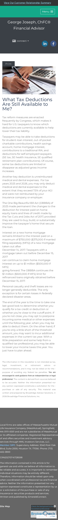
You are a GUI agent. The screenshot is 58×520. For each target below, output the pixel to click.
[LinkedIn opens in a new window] (45, 45)
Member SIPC (7, 445)
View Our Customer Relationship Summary (27, 2)
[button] (47, 11)
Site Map (5, 506)
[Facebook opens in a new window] (53, 45)
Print (8, 63)
